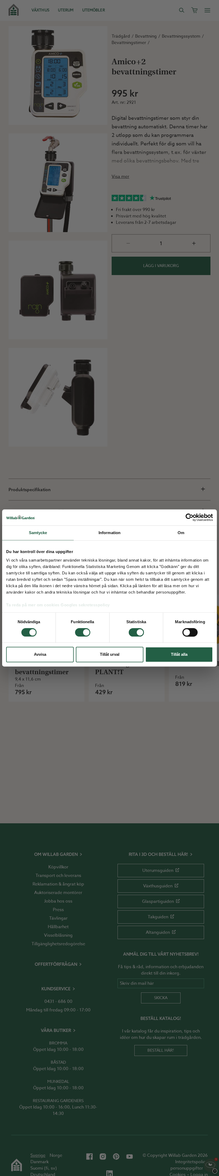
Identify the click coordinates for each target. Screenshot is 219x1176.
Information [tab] (109, 532)
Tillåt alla (179, 654)
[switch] (82, 632)
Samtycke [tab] (38, 532)
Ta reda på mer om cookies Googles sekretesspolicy (58, 605)
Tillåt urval (109, 654)
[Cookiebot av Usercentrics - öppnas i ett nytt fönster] (189, 517)
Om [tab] (181, 532)
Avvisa (40, 654)
